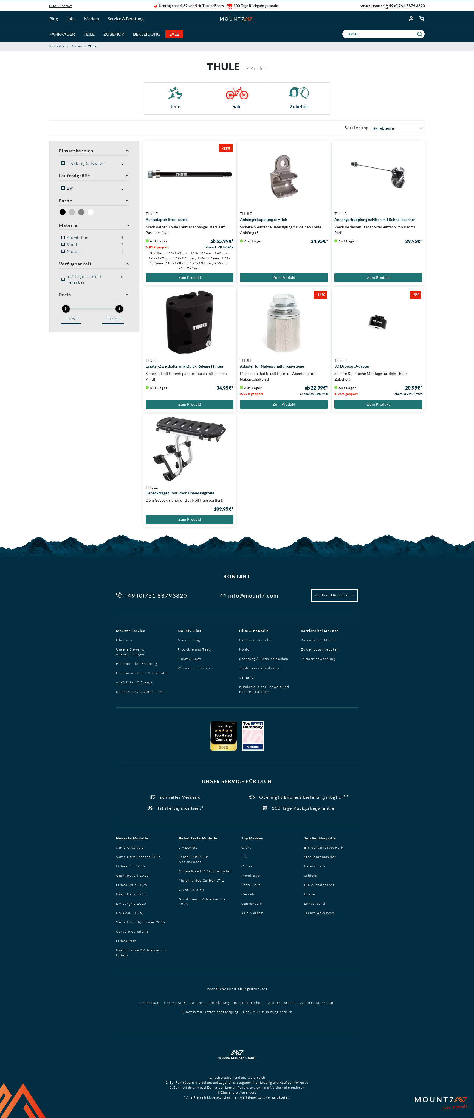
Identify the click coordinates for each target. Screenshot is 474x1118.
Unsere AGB (175, 1003)
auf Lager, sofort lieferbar (95, 279)
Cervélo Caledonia (132, 931)
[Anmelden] (411, 18)
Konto (244, 649)
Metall (95, 251)
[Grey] (81, 212)
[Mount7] (236, 18)
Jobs (71, 18)
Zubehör (113, 34)
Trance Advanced (319, 913)
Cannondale (251, 903)
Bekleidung (146, 34)
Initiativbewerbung (318, 659)
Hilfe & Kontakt (60, 6)
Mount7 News (190, 659)
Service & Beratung (125, 18)
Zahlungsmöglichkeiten (259, 668)
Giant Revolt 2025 (132, 875)
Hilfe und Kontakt (255, 640)
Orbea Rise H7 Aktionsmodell (205, 871)
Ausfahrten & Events (134, 682)
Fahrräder (62, 34)
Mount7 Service (130, 631)
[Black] (62, 212)
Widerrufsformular (317, 1003)
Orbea (247, 866)
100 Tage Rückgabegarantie (255, 6)
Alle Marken (252, 913)
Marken (91, 18)
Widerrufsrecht (281, 1003)
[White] (90, 212)
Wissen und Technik (195, 668)
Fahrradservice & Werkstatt (141, 673)
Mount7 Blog (190, 631)
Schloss (310, 875)
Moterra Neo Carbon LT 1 (201, 880)
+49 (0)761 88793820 (155, 595)
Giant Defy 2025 (131, 894)
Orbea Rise (126, 941)
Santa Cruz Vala (130, 847)
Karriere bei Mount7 (320, 631)
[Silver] (72, 212)
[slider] (66, 309)
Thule (152, 213)
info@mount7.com (253, 595)
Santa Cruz (251, 885)
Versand (246, 677)
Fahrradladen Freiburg (136, 664)
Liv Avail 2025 (129, 913)
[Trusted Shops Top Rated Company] (223, 736)
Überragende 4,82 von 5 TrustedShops (191, 6)
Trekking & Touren (95, 163)
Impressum (149, 1003)
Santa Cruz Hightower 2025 (140, 922)
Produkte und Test (194, 649)
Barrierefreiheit (248, 1003)
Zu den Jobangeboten (320, 649)
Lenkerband (314, 903)
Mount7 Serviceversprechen (141, 692)
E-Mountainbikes (319, 885)
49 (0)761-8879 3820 (407, 6)
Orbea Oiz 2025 (130, 866)
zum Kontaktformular (331, 595)
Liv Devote (188, 847)
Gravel (310, 894)
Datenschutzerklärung (210, 1003)
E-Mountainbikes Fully (324, 847)
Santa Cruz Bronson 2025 (138, 857)
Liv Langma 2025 (131, 903)
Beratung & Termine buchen (263, 659)
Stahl (95, 244)
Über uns (124, 640)
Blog (53, 18)
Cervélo (248, 894)
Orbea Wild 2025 (132, 885)
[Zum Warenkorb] (421, 18)
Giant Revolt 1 (192, 890)
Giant (246, 847)
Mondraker (251, 875)
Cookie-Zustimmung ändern (267, 1012)
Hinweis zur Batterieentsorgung (210, 1012)
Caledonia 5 (315, 866)
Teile (89, 34)
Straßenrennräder (320, 857)
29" (95, 188)
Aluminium (95, 237)
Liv (244, 857)
